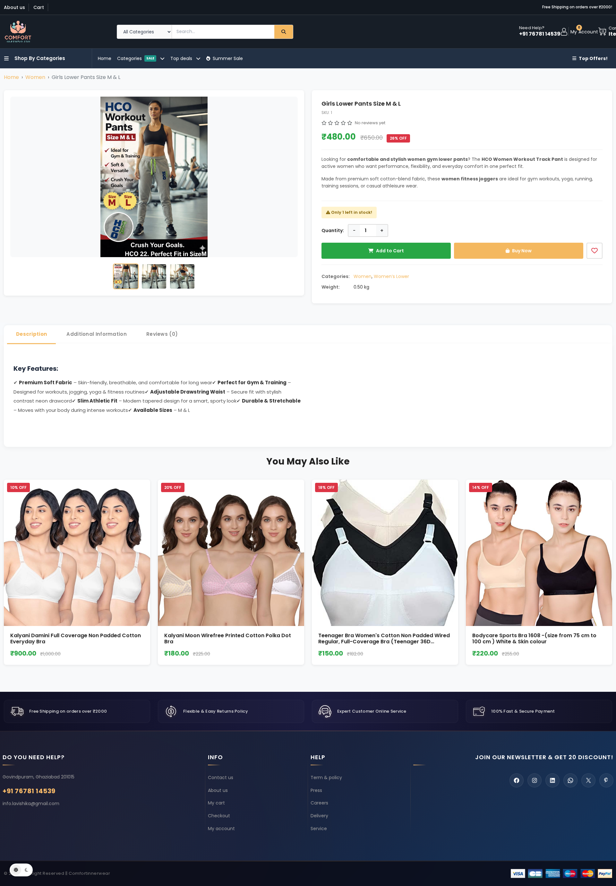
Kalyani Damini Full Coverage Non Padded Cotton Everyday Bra (75, 638)
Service (319, 828)
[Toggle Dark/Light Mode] (21, 870)
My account (221, 828)
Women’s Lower (391, 276)
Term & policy (326, 777)
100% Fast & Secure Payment (523, 711)
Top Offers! (593, 58)
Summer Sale (228, 58)
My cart (216, 803)
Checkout (219, 815)
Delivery (319, 815)
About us (14, 7)
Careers (319, 803)
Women (35, 77)
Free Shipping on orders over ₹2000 (68, 711)
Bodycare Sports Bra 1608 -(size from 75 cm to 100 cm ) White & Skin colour (534, 638)
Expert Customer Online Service (371, 711)
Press (316, 790)
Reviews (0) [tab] (162, 334)
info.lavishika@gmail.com (31, 803)
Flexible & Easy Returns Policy (215, 711)
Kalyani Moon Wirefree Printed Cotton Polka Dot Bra (227, 638)
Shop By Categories (39, 58)
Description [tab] (31, 334)
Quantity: (332, 230)
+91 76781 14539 (539, 34)
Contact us (220, 777)
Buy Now (522, 251)
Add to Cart (390, 251)
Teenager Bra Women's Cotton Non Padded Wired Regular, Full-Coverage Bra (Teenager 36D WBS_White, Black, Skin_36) (384, 641)
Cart (38, 7)
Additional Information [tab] (96, 334)
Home (104, 58)
